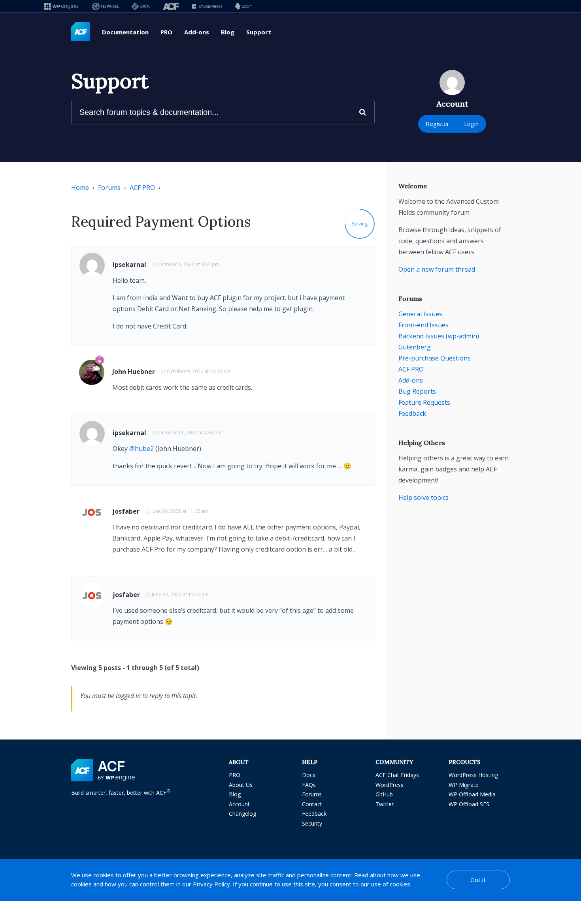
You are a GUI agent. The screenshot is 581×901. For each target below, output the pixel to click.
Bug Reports (417, 391)
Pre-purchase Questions (434, 358)
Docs (308, 775)
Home (80, 187)
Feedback (412, 413)
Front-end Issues (423, 325)
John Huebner (133, 371)
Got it (478, 880)
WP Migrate (464, 784)
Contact (312, 804)
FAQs (309, 784)
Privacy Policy (211, 884)
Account (239, 804)
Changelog (242, 813)
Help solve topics (423, 497)
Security (312, 823)
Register (437, 124)
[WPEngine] (62, 6)
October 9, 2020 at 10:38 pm (199, 371)
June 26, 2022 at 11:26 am (180, 594)
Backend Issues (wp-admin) (438, 336)
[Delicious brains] (243, 6)
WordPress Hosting (473, 775)
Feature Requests (424, 402)
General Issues (420, 314)
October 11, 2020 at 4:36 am (190, 432)
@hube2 (141, 448)
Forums (109, 187)
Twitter (384, 804)
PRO (166, 32)
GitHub (384, 794)
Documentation (125, 32)
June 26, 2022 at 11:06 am (179, 511)
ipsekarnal (129, 264)
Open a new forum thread (436, 269)
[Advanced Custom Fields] (80, 32)
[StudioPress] (206, 6)
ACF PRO (142, 187)
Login (471, 124)
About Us (241, 784)
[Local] (141, 6)
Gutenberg (414, 347)
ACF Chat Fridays (397, 775)
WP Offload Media (472, 794)
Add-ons (196, 32)
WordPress (389, 784)
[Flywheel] (105, 6)
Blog (227, 32)
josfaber (126, 511)
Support (258, 32)
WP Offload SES (469, 804)
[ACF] (171, 6)
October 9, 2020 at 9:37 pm (188, 264)
